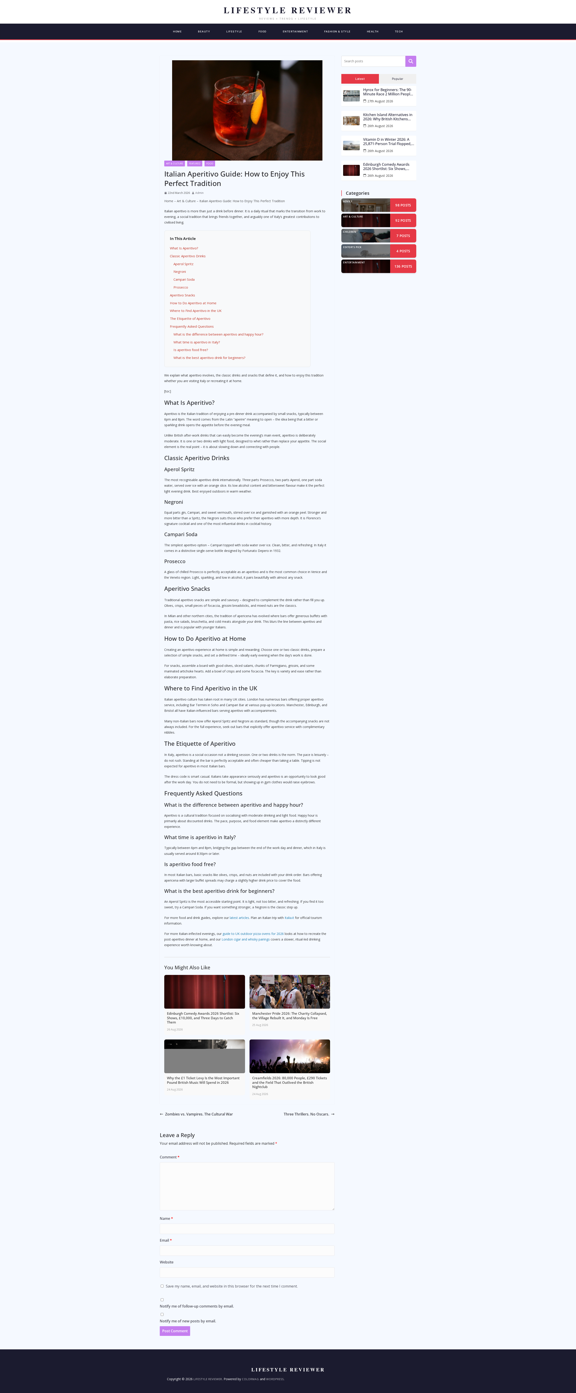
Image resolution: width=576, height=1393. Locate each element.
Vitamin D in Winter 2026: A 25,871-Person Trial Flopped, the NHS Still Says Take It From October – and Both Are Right (388, 141)
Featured (194, 163)
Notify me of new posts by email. (188, 1321)
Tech (399, 31)
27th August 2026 (380, 101)
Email (166, 1240)
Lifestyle (234, 31)
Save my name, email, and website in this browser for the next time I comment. (232, 1286)
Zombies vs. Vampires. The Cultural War (199, 1114)
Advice (347, 201)
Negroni (179, 271)
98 (403, 205)
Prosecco (180, 287)
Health (373, 31)
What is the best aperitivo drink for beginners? (209, 357)
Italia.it (289, 918)
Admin (199, 193)
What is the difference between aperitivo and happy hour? (218, 334)
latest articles (239, 918)
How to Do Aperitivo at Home (193, 303)
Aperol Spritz (183, 264)
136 (403, 266)
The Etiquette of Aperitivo (190, 318)
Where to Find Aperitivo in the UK (196, 310)
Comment (170, 1157)
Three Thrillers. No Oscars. (306, 1114)
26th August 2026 (380, 126)
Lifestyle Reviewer (208, 1379)
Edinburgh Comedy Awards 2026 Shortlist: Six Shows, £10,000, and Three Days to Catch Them (386, 166)
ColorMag (250, 1379)
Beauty (204, 31)
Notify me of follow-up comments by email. (197, 1306)
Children (349, 231)
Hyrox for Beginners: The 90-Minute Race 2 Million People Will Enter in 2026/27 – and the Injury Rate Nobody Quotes (388, 92)
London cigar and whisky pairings (246, 939)
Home (177, 31)
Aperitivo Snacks (182, 295)
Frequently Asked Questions (192, 326)
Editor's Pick (352, 247)
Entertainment (295, 31)
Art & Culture (174, 163)
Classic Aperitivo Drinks (188, 256)
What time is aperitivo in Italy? (196, 342)
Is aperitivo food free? (190, 349)
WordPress (275, 1379)
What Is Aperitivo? (184, 248)
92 (403, 220)
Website (166, 1262)
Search (410, 61)
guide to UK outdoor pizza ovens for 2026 (253, 934)
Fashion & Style (337, 31)
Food (263, 31)
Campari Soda (184, 279)
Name (166, 1218)
